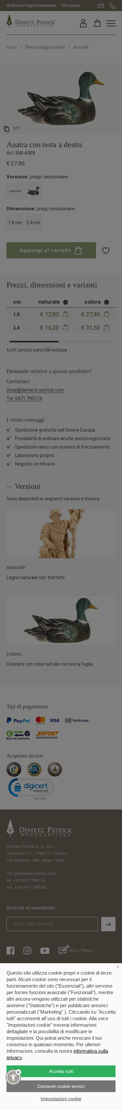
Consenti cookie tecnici (61, 1086)
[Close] (18, 1072)
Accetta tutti (61, 1071)
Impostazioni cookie (61, 1098)
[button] (13, 1077)
